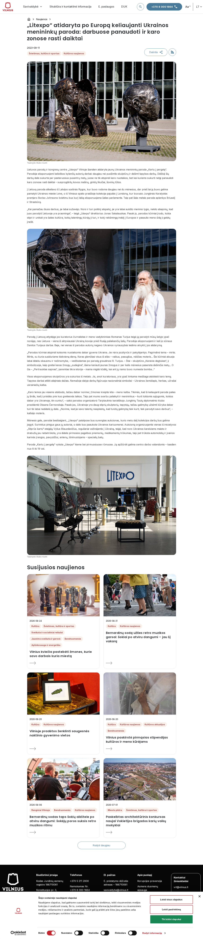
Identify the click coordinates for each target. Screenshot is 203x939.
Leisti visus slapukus (171, 899)
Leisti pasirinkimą (171, 909)
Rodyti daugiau (101, 845)
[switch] (78, 933)
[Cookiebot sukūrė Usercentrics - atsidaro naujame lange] (18, 933)
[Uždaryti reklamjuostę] (199, 896)
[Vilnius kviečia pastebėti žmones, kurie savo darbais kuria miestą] (63, 663)
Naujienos (41, 19)
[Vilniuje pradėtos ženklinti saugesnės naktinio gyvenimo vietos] (63, 749)
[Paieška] (140, 6)
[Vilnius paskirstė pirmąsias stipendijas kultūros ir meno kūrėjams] (140, 749)
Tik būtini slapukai (171, 919)
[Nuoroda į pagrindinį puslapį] (29, 19)
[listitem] (63, 654)
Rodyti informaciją (152, 933)
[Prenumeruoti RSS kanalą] (172, 52)
